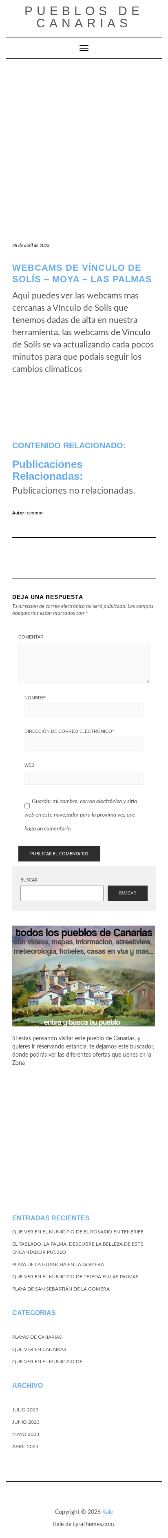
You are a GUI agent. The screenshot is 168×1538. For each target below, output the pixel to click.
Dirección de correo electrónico (69, 731)
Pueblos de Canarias (84, 17)
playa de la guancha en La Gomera (58, 1264)
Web (29, 765)
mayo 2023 (25, 1434)
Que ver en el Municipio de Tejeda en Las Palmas (75, 1276)
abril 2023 (25, 1446)
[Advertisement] (84, 147)
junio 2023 (26, 1422)
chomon (35, 513)
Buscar (29, 880)
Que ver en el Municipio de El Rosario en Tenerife (78, 1231)
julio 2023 (25, 1409)
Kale (107, 1512)
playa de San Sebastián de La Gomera (61, 1288)
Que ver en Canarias (39, 1349)
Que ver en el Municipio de (47, 1361)
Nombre (35, 697)
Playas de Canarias (37, 1337)
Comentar (31, 636)
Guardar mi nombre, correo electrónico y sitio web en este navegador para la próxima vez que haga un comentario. (80, 815)
